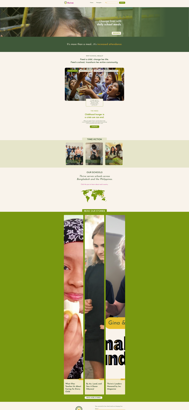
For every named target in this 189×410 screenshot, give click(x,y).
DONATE (122, 2)
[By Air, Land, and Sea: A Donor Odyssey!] (94, 297)
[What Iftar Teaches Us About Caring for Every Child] (73, 297)
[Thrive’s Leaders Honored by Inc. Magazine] (115, 297)
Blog (80, 379)
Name (97, 408)
